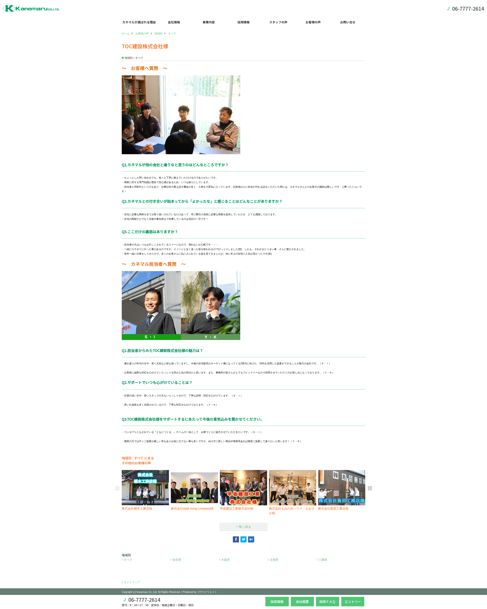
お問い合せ (347, 22)
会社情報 (174, 22)
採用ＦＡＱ (327, 601)
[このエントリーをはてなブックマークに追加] (251, 539)
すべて (128, 559)
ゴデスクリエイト (207, 592)
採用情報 (243, 22)
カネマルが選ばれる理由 (139, 22)
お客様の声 (313, 22)
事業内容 (209, 22)
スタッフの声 (278, 22)
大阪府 (225, 559)
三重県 (323, 559)
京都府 (274, 559)
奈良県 (177, 559)
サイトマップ (132, 582)
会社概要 (302, 601)
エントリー (353, 601)
